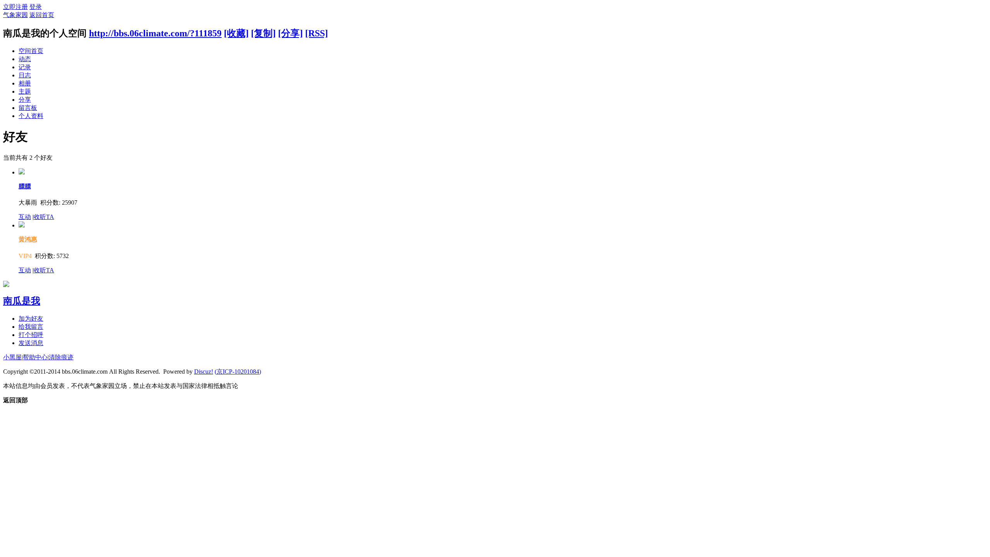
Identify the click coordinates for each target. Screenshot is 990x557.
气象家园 (15, 15)
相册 (25, 83)
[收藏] (236, 33)
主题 (25, 91)
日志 (25, 75)
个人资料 (31, 116)
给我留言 (31, 326)
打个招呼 (31, 334)
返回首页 (41, 15)
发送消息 (31, 343)
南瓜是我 (21, 301)
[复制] (263, 33)
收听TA (44, 217)
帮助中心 (35, 357)
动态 (25, 59)
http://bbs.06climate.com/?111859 (155, 33)
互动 (25, 217)
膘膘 (25, 186)
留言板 (28, 107)
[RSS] (316, 33)
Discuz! (203, 371)
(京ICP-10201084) (238, 371)
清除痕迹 (61, 357)
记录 (25, 67)
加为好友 (31, 318)
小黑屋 (12, 357)
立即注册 (15, 6)
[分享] (290, 33)
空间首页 (31, 51)
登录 (35, 6)
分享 (25, 99)
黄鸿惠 (28, 239)
